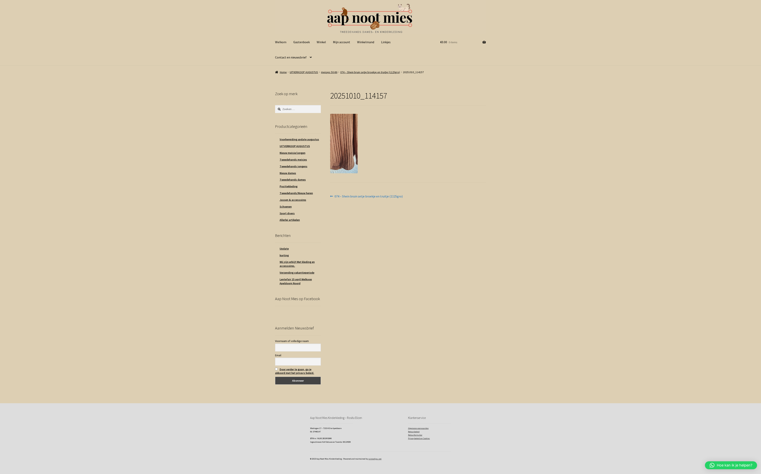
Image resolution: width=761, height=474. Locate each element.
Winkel (321, 42)
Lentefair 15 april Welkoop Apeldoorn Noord (296, 281)
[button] (731, 465)
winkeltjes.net (374, 459)
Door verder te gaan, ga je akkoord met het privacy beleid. (294, 371)
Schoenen (286, 206)
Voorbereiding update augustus (299, 139)
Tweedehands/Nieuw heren (296, 193)
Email (278, 355)
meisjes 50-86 (329, 72)
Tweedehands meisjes (293, 159)
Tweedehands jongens (293, 166)
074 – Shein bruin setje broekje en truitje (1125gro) (370, 72)
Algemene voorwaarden (418, 428)
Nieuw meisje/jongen (292, 153)
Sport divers (287, 213)
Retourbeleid (414, 431)
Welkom (280, 42)
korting (284, 255)
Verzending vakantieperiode (297, 272)
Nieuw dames (288, 173)
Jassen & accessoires (293, 200)
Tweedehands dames (293, 179)
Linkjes (386, 42)
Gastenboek (301, 42)
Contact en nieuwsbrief (291, 57)
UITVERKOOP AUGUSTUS (304, 72)
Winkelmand (365, 42)
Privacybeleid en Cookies (419, 438)
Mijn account (341, 42)
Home (283, 72)
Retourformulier (415, 435)
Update (284, 248)
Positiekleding (288, 186)
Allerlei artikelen (290, 220)
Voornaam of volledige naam (292, 341)
